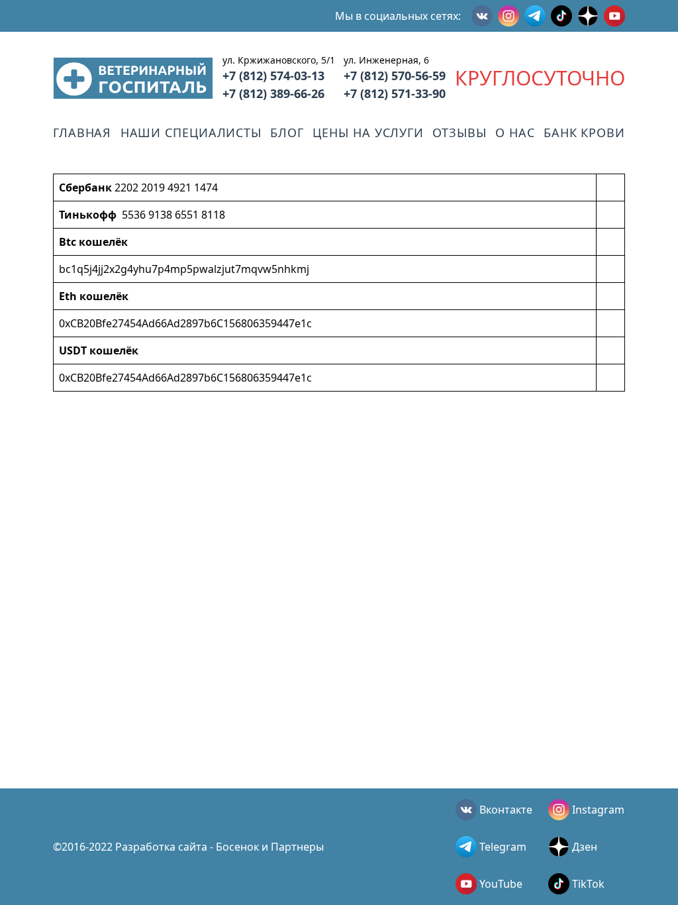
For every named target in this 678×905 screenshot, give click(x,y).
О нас (515, 132)
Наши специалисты (191, 132)
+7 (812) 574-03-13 (273, 75)
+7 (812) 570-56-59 (395, 75)
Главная (82, 132)
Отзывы (459, 132)
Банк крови (584, 132)
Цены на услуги (368, 132)
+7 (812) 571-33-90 (395, 93)
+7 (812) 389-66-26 (273, 93)
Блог (287, 132)
